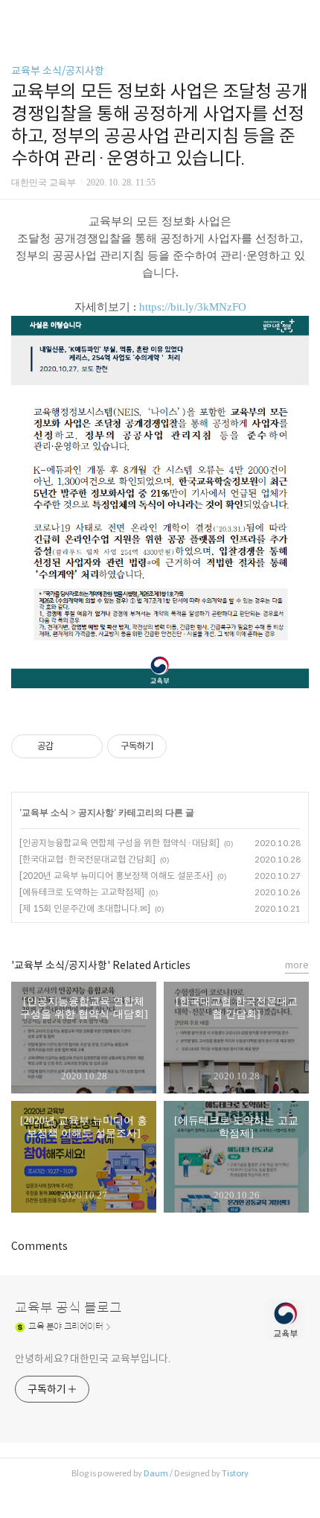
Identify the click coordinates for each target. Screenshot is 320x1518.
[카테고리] (18, 17)
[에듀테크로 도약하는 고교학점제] (81, 892)
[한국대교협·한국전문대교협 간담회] (87, 859)
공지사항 (96, 812)
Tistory (235, 1473)
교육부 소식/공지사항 (57, 70)
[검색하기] (301, 17)
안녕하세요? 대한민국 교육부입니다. (92, 1358)
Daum (156, 1473)
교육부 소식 (45, 812)
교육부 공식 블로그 (68, 1308)
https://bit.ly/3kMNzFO (192, 307)
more (297, 965)
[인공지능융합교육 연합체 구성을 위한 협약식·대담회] (119, 842)
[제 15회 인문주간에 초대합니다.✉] (84, 908)
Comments (39, 1246)
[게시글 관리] (86, 746)
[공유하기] (67, 746)
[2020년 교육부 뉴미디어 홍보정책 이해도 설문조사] (116, 875)
